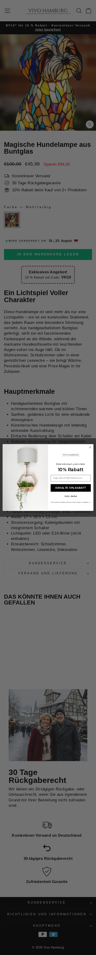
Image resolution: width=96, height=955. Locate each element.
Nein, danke (71, 496)
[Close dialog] (90, 447)
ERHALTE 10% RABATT (70, 487)
